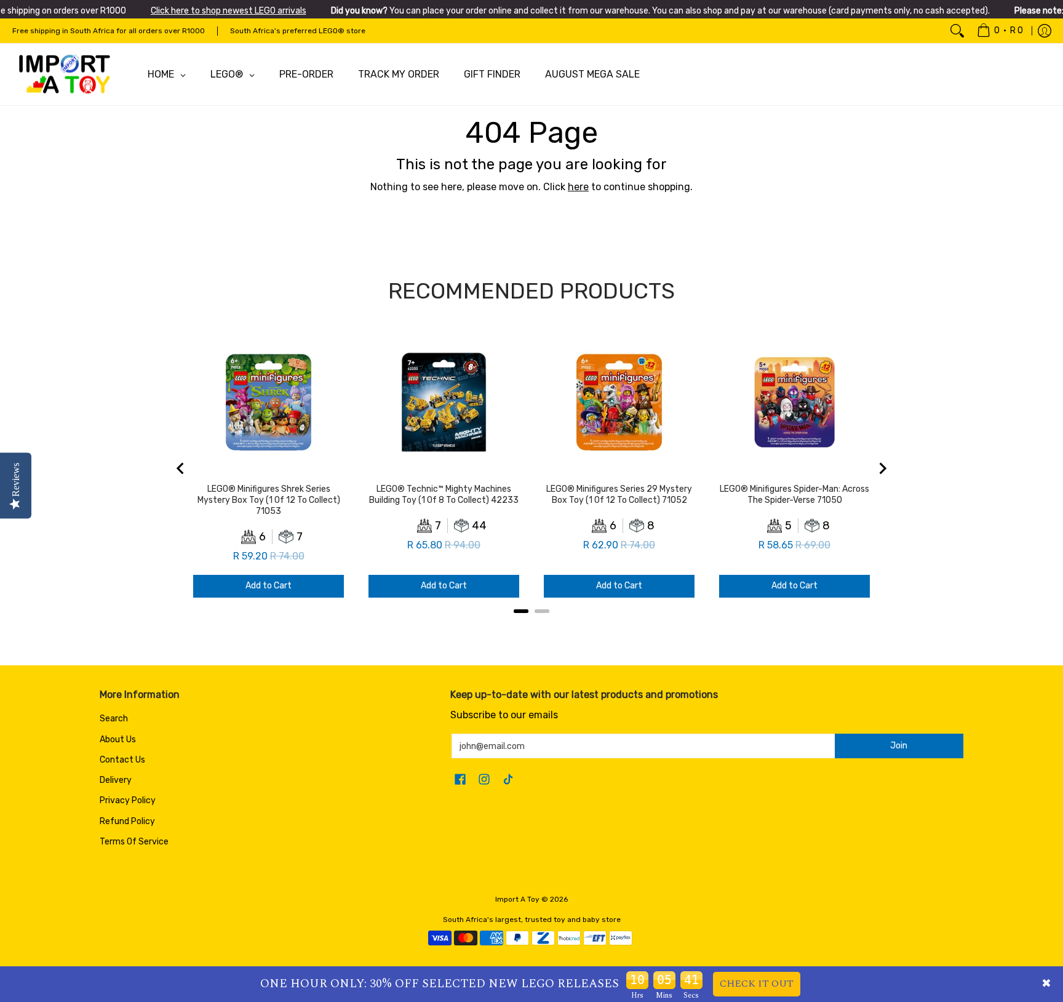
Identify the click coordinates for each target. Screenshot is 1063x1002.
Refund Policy (127, 821)
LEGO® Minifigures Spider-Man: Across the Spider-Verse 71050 (794, 494)
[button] (460, 780)
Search (114, 718)
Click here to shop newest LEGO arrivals (228, 11)
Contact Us (122, 760)
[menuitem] (1000, 30)
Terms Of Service (134, 841)
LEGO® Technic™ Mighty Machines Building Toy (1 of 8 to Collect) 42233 (444, 494)
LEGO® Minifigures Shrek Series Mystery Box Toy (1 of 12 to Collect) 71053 (268, 500)
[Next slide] (882, 468)
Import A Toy (517, 899)
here (578, 187)
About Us (118, 739)
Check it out (757, 983)
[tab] (521, 611)
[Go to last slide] (181, 468)
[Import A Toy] (64, 74)
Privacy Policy (128, 800)
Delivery (116, 780)
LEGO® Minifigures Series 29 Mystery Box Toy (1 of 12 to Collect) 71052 (619, 494)
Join (898, 745)
